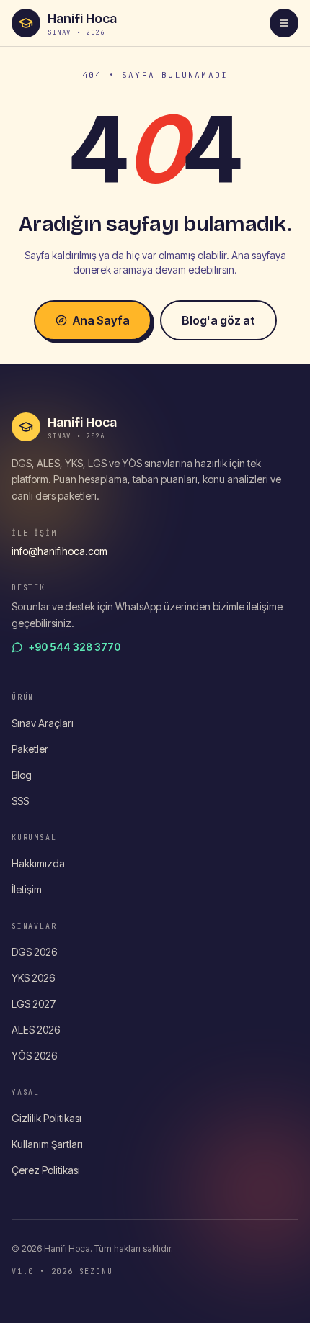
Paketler (30, 749)
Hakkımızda (38, 863)
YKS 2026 (33, 978)
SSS (20, 801)
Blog (22, 775)
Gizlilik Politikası (46, 1118)
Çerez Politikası (46, 1170)
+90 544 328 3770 (74, 647)
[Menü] (284, 23)
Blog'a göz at (218, 320)
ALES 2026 (36, 1030)
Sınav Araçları (43, 723)
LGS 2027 (34, 1004)
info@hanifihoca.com (59, 551)
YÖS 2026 (34, 1055)
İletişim (27, 889)
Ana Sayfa (101, 320)
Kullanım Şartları (47, 1144)
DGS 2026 (34, 952)
